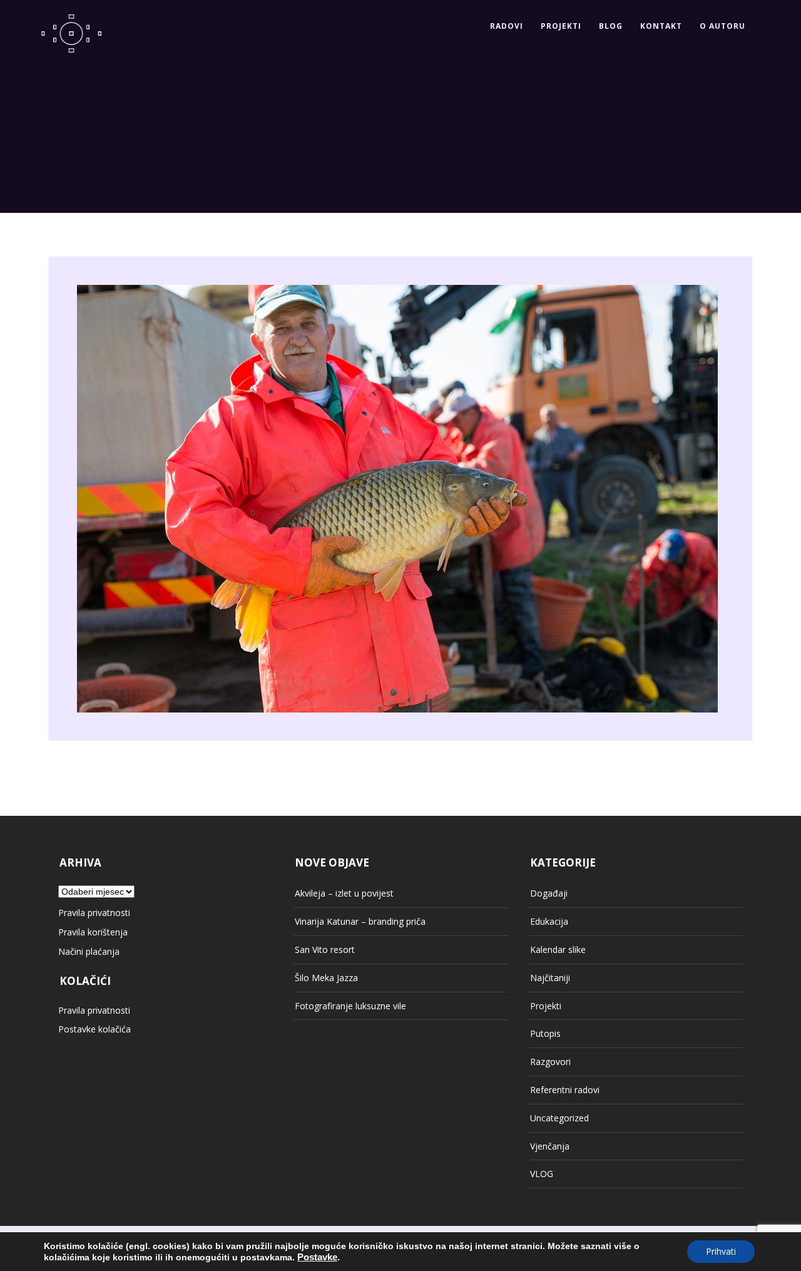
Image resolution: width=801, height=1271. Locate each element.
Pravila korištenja (93, 932)
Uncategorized (559, 1118)
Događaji (549, 893)
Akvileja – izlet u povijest (344, 893)
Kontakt (661, 26)
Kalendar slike (558, 949)
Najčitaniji (550, 978)
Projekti (561, 26)
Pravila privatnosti (94, 913)
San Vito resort (325, 949)
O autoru (722, 26)
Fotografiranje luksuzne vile (350, 1006)
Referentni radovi (564, 1090)
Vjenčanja (549, 1146)
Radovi (506, 26)
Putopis (545, 1033)
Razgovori (550, 1062)
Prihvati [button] (721, 1251)
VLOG (541, 1174)
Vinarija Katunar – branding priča (360, 921)
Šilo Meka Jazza (326, 978)
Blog (611, 26)
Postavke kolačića (94, 1029)
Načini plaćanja (89, 951)
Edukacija (549, 921)
